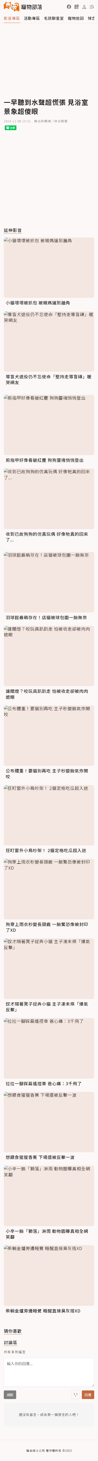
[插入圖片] (75, 1394)
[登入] (84, 7)
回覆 (88, 1394)
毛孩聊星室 (54, 18)
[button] (69, 6)
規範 (10, 1394)
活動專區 (32, 18)
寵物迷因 (76, 18)
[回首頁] (23, 6)
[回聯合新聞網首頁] (12, 6)
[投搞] (76, 6)
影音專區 (12, 18)
